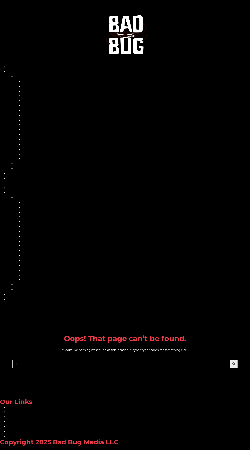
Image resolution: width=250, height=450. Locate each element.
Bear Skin (29, 91)
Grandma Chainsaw (36, 110)
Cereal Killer (31, 96)
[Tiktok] (54, 311)
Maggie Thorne (33, 125)
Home (11, 67)
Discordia (28, 101)
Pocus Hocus (31, 139)
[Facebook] (4, 311)
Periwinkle (30, 134)
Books (19, 76)
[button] (125, 183)
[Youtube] (104, 311)
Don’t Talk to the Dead (38, 105)
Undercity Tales (33, 154)
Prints (19, 164)
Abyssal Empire (33, 81)
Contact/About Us (20, 178)
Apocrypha (30, 86)
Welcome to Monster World (42, 159)
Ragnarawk (30, 144)
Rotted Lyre (31, 149)
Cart (10, 173)
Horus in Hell (31, 120)
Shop (11, 72)
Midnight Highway (35, 130)
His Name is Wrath (35, 115)
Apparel (20, 168)
